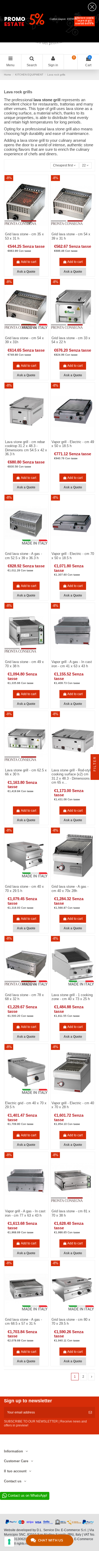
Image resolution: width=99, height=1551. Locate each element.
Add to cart (28, 262)
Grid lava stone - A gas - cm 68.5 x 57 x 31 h (23, 1322)
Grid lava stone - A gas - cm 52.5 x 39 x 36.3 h (23, 556)
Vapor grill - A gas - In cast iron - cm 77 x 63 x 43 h (25, 1213)
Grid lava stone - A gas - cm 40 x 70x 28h (69, 889)
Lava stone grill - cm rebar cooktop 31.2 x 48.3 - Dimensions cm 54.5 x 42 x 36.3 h (26, 448)
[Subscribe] (90, 1412)
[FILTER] (95, 775)
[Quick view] (29, 438)
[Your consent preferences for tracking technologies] (9, 1542)
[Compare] (23, 438)
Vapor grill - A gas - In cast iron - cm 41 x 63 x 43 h (71, 664)
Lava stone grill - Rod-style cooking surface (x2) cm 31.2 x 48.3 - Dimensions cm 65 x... (71, 776)
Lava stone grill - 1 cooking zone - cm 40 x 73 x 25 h (72, 997)
